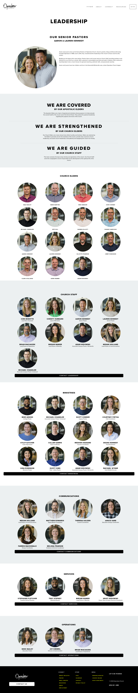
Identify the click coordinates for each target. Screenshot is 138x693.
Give (133, 6)
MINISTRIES (62, 683)
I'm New (89, 6)
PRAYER (61, 678)
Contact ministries (69, 474)
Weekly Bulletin (64, 675)
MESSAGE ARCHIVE (97, 675)
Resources (121, 6)
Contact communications (69, 551)
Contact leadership (68, 375)
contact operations (69, 655)
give (77, 675)
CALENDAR (79, 678)
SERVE (61, 685)
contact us (21, 684)
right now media (97, 680)
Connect (109, 6)
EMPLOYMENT (63, 687)
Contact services (69, 604)
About (99, 6)
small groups (63, 680)
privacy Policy (80, 683)
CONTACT (78, 680)
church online (97, 678)
